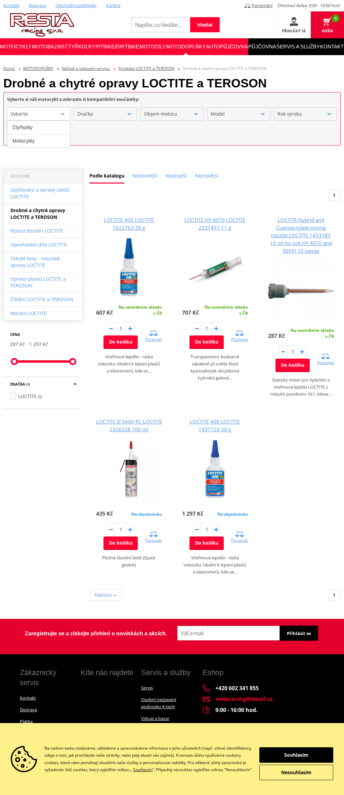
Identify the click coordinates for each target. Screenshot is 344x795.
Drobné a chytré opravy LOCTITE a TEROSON (37, 213)
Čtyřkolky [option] (22, 127)
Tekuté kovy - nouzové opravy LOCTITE (35, 261)
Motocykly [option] (23, 140)
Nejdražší (176, 175)
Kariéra (113, 5)
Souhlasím (143, 769)
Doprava (37, 5)
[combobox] (38, 114)
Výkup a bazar (155, 718)
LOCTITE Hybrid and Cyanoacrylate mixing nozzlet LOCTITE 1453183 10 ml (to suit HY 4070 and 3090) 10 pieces (301, 235)
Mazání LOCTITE (28, 313)
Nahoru (104, 595)
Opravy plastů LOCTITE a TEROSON (38, 282)
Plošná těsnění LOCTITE (36, 231)
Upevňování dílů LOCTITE (38, 244)
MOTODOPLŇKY (38, 68)
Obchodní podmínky (76, 5)
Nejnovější (206, 175)
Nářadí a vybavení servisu (86, 68)
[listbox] (38, 134)
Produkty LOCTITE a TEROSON (146, 68)
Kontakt (11, 5)
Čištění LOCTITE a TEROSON (41, 299)
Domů (9, 68)
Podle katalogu (106, 175)
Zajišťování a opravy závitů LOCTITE (40, 193)
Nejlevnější (144, 175)
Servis (147, 688)
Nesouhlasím (296, 772)
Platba (26, 721)
